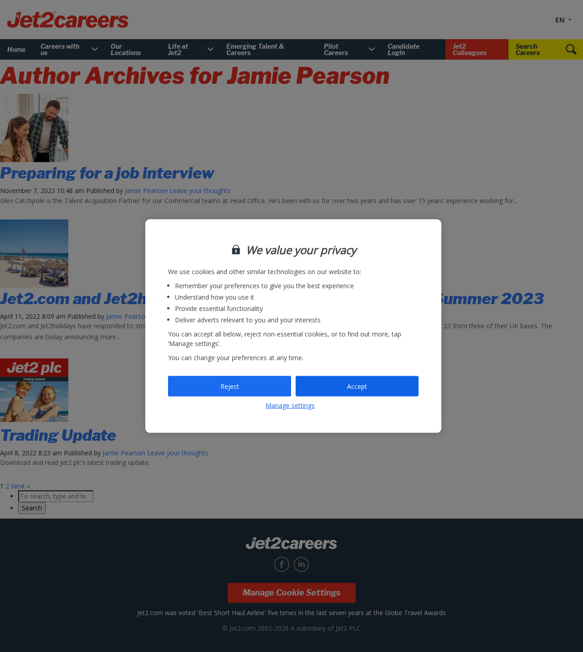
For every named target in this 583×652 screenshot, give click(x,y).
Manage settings (290, 405)
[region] (293, 326)
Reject (229, 386)
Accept (357, 386)
